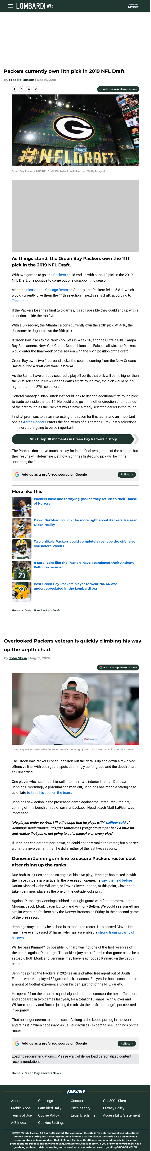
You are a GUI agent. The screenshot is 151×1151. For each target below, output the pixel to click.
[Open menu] (10, 6)
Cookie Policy (48, 1115)
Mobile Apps (20, 1108)
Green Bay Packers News (43, 1073)
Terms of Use (21, 1115)
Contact (77, 1101)
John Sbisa (18, 658)
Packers (59, 275)
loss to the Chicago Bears (48, 290)
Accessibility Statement (121, 1115)
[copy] (36, 89)
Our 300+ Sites (114, 1101)
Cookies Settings (51, 1122)
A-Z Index (18, 1122)
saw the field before (116, 880)
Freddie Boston (21, 80)
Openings (45, 1101)
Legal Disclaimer (84, 1115)
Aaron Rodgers (34, 422)
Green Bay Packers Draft (42, 610)
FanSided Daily (49, 1108)
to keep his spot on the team (49, 792)
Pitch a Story (80, 1108)
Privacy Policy (113, 1108)
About (15, 1101)
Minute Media (29, 1133)
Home (16, 610)
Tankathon (20, 301)
